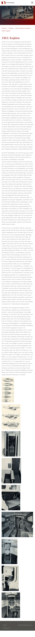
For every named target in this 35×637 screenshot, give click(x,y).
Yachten (11, 28)
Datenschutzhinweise (25, 625)
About (5, 625)
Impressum (6, 628)
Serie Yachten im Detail (22, 28)
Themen (4, 28)
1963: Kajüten (6, 30)
